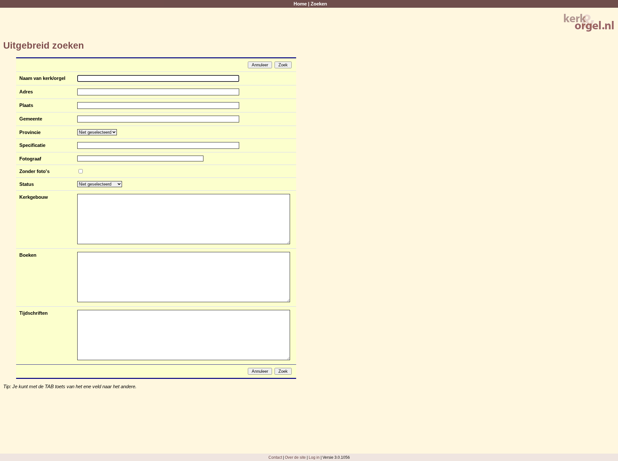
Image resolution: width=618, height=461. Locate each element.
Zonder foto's (34, 171)
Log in (314, 457)
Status (26, 184)
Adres (26, 91)
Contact (275, 457)
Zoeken (319, 3)
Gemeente (30, 118)
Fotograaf (30, 158)
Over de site (295, 457)
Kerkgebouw (33, 197)
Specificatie (32, 145)
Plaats (26, 105)
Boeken (27, 255)
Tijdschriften (33, 313)
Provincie (30, 132)
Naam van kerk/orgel (42, 78)
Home (300, 3)
